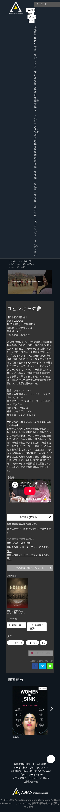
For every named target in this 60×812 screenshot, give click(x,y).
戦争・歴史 (36, 98)
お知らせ (45, 778)
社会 (43, 643)
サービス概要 (21, 767)
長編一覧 (35, 167)
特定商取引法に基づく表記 (37, 771)
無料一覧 (35, 202)
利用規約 (16, 771)
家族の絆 (35, 156)
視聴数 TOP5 (35, 35)
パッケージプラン (35, 219)
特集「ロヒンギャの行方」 (23, 264)
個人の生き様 (35, 142)
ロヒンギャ (32, 643)
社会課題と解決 (35, 83)
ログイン (32, 19)
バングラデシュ (15, 643)
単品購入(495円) (28, 517)
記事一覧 (35, 191)
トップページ (14, 261)
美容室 (16, 737)
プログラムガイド (39, 767)
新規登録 (31, 12)
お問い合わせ (31, 781)
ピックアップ (35, 65)
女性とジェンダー (35, 113)
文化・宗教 (36, 129)
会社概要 (41, 764)
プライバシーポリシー (31, 774)
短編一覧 (35, 179)
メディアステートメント (25, 778)
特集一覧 (35, 50)
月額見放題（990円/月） (19, 542)
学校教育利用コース (24, 764)
